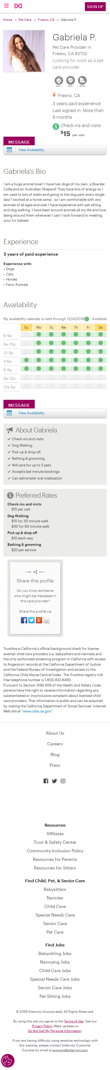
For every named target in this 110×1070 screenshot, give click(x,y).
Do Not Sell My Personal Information (54, 1031)
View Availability (31, 150)
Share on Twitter (31, 620)
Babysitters (55, 889)
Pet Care (25, 19)
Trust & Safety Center (55, 842)
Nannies (55, 897)
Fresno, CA (46, 19)
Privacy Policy (42, 1026)
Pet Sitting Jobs (55, 996)
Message (19, 141)
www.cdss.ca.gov (37, 711)
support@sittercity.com (70, 1050)
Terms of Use (74, 1021)
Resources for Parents (55, 859)
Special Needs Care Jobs (55, 978)
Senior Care (55, 923)
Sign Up (95, 6)
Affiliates (55, 833)
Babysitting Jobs (55, 953)
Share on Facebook (24, 620)
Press (55, 765)
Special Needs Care (55, 914)
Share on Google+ (39, 620)
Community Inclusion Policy (55, 850)
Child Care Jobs (55, 970)
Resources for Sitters (55, 867)
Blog (55, 754)
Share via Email (46, 620)
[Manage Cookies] (7, 1060)
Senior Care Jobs (55, 987)
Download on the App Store (55, 803)
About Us (55, 732)
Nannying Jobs (55, 961)
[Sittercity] (18, 6)
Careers (55, 743)
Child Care (55, 906)
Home (7, 19)
